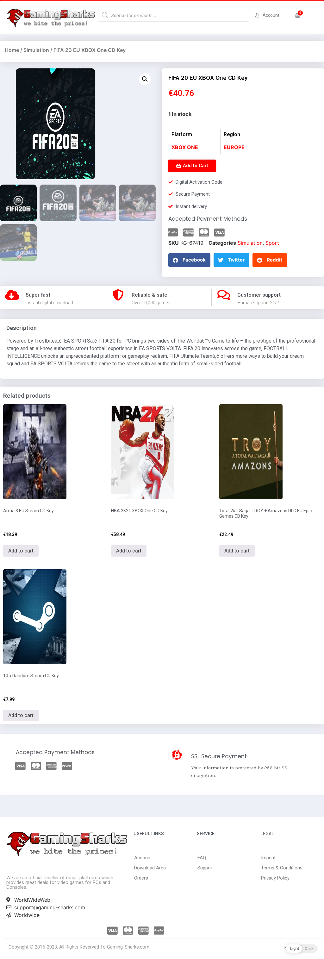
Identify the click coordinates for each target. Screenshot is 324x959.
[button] (192, 166)
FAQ (201, 858)
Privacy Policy (275, 878)
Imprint (268, 858)
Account (143, 858)
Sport (272, 243)
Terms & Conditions (281, 868)
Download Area (150, 868)
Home (12, 50)
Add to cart (21, 551)
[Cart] (297, 15)
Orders (141, 878)
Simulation (36, 50)
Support (205, 868)
